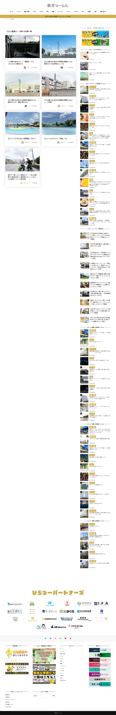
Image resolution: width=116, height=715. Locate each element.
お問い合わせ (103, 11)
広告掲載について (9, 704)
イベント (68, 11)
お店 (47, 11)
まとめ (41, 11)
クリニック (60, 11)
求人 (83, 11)
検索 (54, 695)
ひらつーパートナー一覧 (11, 660)
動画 (53, 11)
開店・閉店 (26, 11)
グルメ (34, 11)
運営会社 (7, 702)
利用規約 (7, 697)
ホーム (11, 11)
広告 (95, 11)
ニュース (19, 11)
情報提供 (7, 694)
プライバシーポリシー (10, 699)
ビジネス (76, 11)
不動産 (89, 11)
